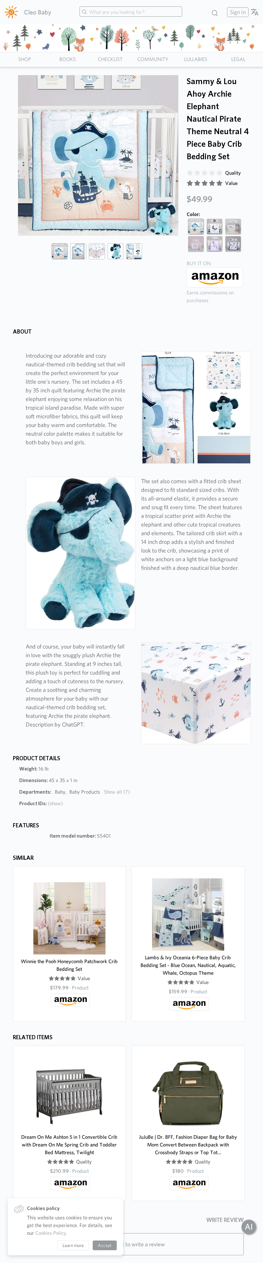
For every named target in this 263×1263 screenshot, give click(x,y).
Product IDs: (41, 803)
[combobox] (131, 12)
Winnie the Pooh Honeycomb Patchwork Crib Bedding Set (69, 965)
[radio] (190, 173)
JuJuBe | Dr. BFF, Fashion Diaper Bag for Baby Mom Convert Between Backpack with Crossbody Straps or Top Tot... (188, 1145)
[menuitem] (237, 12)
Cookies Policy (50, 1233)
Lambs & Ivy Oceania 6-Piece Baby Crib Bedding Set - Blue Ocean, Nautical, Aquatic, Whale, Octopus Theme (188, 965)
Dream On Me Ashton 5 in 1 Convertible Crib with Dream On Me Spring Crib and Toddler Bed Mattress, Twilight (69, 1145)
